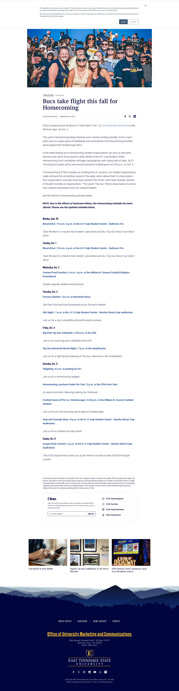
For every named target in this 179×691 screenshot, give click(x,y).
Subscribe (82, 621)
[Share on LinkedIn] (134, 116)
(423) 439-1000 (70, 679)
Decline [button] (133, 22)
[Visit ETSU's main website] (89, 658)
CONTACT (116, 621)
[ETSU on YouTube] (94, 672)
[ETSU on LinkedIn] (89, 672)
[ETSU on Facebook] (73, 672)
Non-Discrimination (106, 682)
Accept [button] (123, 22)
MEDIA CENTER (65, 621)
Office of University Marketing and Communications (89, 633)
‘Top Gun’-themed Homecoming (114, 125)
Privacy (94, 682)
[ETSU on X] (79, 672)
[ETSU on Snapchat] (100, 672)
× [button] (145, 5)
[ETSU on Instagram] (84, 672)
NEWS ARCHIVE (100, 621)
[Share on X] (130, 116)
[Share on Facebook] (125, 116)
